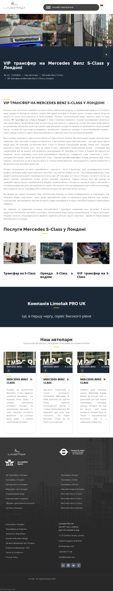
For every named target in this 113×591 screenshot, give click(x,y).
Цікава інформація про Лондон (20, 543)
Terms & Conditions (14, 552)
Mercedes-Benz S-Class (20, 381)
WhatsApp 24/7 (67, 546)
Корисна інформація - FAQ (18, 547)
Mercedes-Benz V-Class (93, 381)
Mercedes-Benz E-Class (56, 381)
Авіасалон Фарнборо (15, 533)
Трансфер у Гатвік (69, 479)
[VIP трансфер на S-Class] (93, 253)
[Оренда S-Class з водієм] (56, 253)
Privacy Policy (12, 557)
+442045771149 (65, 551)
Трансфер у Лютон (69, 484)
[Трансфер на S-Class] (20, 253)
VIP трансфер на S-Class (93, 275)
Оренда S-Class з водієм (56, 275)
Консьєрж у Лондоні (15, 524)
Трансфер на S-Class (20, 273)
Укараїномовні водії (15, 493)
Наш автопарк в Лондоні (72, 489)
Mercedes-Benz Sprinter (72, 508)
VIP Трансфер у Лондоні (17, 475)
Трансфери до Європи (16, 529)
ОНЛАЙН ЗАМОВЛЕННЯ (62, 7)
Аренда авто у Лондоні (16, 484)
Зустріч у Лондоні (14, 508)
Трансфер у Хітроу (69, 475)
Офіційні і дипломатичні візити (20, 503)
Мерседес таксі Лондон (17, 489)
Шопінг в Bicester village (17, 538)
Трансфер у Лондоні (15, 479)
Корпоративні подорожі (17, 498)
